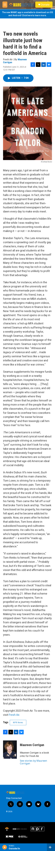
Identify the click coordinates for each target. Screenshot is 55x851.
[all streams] (51, 847)
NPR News (18, 722)
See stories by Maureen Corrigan (33, 762)
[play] (5, 847)
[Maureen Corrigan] (10, 749)
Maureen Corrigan (32, 745)
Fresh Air (14, 714)
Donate (45, 4)
